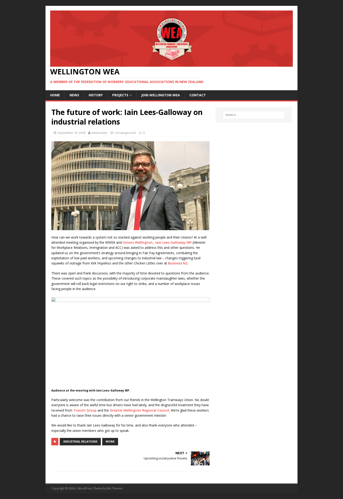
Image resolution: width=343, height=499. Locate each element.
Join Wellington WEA (160, 95)
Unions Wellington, (138, 242)
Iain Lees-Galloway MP (173, 242)
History (96, 95)
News (74, 95)
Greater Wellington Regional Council (139, 410)
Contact (197, 95)
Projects (120, 95)
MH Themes (114, 488)
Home (55, 95)
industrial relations (80, 442)
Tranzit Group (85, 410)
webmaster (99, 133)
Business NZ (178, 263)
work (110, 442)
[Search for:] (253, 115)
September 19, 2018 (71, 133)
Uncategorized (125, 133)
